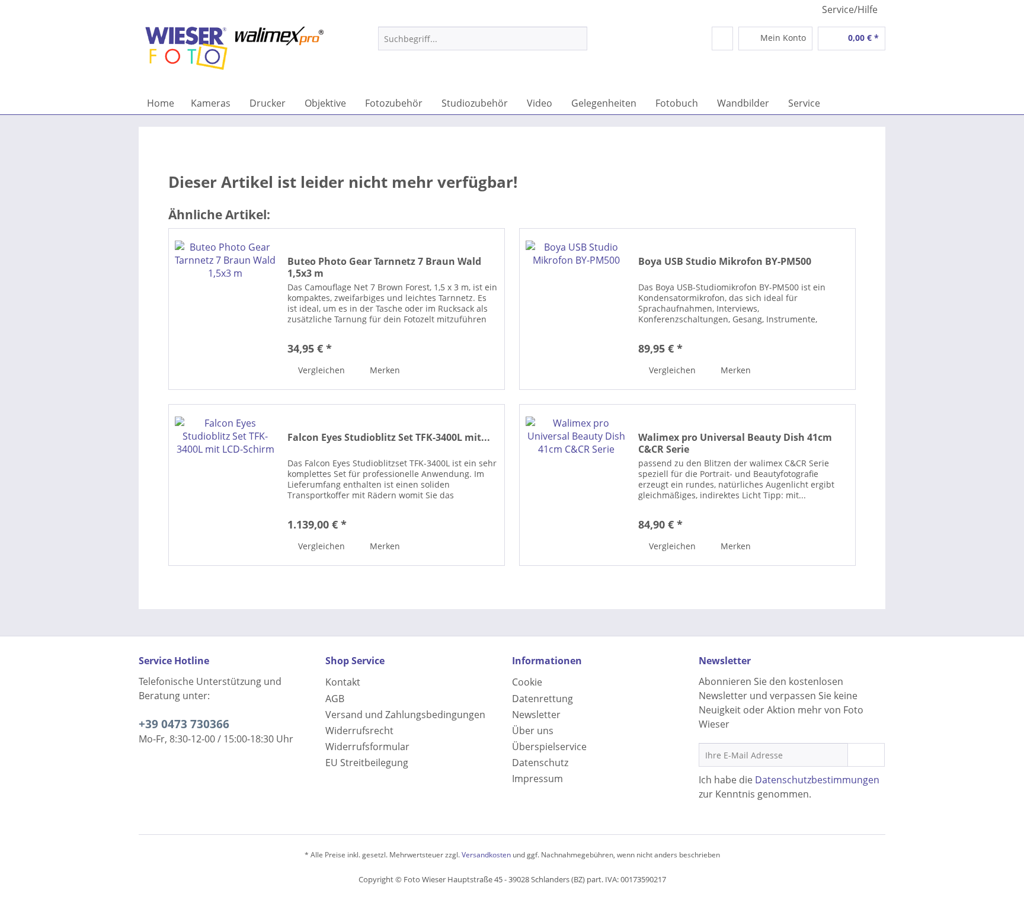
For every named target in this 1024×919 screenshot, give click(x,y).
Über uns (532, 730)
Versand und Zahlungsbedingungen (405, 714)
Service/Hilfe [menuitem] (850, 9)
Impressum (537, 778)
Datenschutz (540, 762)
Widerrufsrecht (359, 730)
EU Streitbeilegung (366, 762)
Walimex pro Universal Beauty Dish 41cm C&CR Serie (735, 443)
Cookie (527, 682)
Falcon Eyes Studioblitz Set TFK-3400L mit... (388, 437)
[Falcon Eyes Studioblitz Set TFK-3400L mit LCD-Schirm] (225, 485)
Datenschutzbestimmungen (817, 779)
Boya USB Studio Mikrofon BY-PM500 (724, 261)
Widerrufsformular (367, 746)
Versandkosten (486, 855)
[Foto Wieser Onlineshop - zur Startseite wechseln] (234, 56)
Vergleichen (320, 370)
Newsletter (536, 714)
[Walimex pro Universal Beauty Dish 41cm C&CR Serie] (576, 485)
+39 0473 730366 (184, 724)
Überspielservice (549, 746)
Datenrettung (542, 698)
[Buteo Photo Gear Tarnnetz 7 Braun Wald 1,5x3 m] (225, 309)
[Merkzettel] (722, 38)
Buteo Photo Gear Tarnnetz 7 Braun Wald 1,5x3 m (384, 267)
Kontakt (342, 682)
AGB (334, 698)
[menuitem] (482, 44)
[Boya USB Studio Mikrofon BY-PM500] (576, 309)
